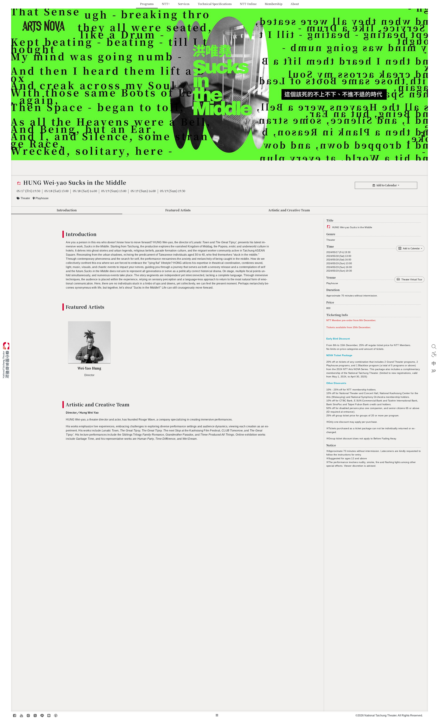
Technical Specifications (215, 4)
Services (183, 4)
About (294, 4)
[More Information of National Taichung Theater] (216, 715)
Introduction (67, 210)
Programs (147, 4)
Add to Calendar (386, 185)
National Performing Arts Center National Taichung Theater (7, 360)
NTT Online (248, 4)
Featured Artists (178, 210)
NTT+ (166, 4)
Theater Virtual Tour (412, 279)
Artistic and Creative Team (289, 210)
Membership (273, 4)
